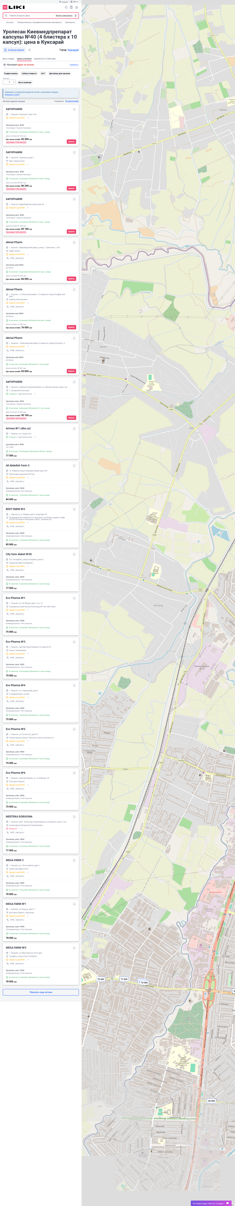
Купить (71, 142)
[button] (211, 1103)
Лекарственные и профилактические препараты (39, 22)
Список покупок (71, 7)
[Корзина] (76, 7)
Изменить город (12, 94)
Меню (5, 7)
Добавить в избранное (74, 109)
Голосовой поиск (75, 15)
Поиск (6, 15)
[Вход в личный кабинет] (66, 7)
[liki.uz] (17, 7)
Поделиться (29, 50)
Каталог (10, 22)
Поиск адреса (5, 65)
